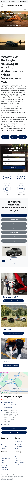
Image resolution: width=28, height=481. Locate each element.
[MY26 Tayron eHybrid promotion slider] (20, 25)
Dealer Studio (10, 479)
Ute (14, 228)
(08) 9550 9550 (22, 1)
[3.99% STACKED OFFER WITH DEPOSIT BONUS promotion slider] (8, 25)
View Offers (14, 136)
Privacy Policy (18, 464)
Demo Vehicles (19, 445)
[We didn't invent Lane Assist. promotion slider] (14, 25)
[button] (25, 9)
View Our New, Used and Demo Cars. (13, 333)
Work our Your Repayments (11, 365)
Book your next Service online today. (13, 300)
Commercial (4, 446)
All (1, 441)
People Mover (14, 220)
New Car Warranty (6, 456)
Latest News (18, 460)
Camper (14, 241)
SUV (14, 215)
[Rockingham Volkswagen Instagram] (4, 1)
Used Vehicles (18, 446)
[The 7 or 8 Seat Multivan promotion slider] (17, 25)
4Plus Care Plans (5, 464)
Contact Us (14, 428)
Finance (17, 448)
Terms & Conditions (20, 462)
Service (3, 455)
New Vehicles (5, 136)
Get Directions (14, 432)
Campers (3, 448)
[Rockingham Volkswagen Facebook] (2, 1)
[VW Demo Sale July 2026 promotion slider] (11, 25)
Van (14, 224)
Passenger (3, 445)
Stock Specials (18, 441)
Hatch (14, 236)
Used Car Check (5, 469)
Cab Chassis (14, 232)
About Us (17, 456)
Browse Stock (22, 136)
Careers (17, 458)
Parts (2, 462)
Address (13, 1)
